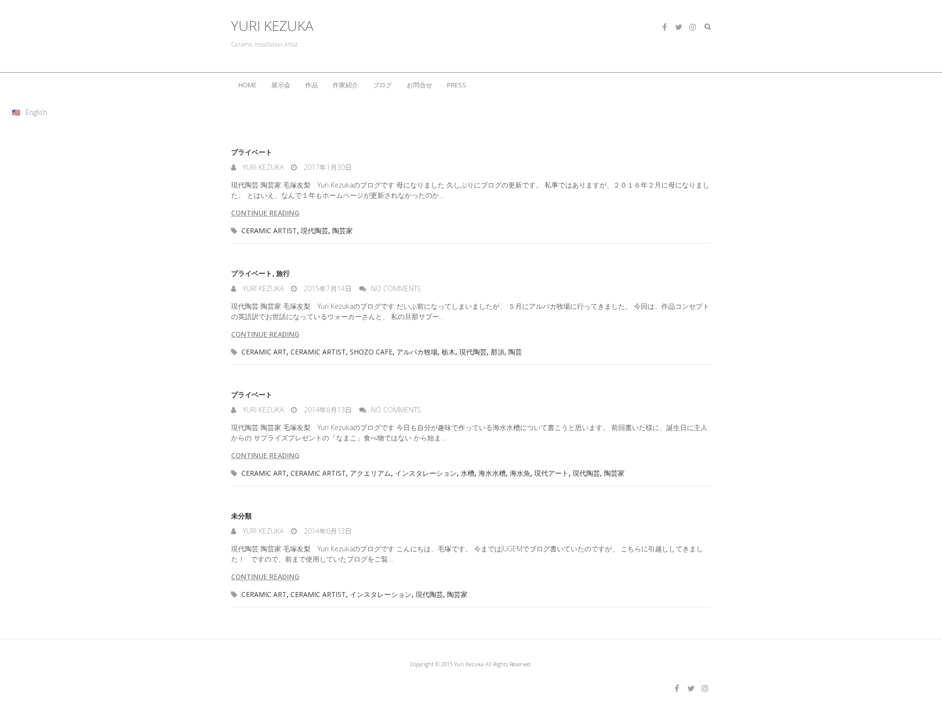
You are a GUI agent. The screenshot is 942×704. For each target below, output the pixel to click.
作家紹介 (345, 85)
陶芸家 (342, 230)
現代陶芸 (314, 230)
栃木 (448, 351)
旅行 (283, 273)
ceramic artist (269, 230)
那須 (497, 351)
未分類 (241, 515)
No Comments (396, 288)
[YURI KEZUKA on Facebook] (664, 27)
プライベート (251, 152)
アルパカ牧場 (417, 351)
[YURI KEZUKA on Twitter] (678, 27)
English (36, 112)
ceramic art (264, 351)
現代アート (551, 473)
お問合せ (419, 85)
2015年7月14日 (327, 288)
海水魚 (520, 473)
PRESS (456, 85)
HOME (247, 85)
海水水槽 (492, 473)
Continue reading (265, 212)
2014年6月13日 (327, 409)
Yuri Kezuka (262, 167)
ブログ (382, 85)
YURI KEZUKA (272, 25)
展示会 (280, 85)
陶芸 (515, 351)
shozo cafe (371, 351)
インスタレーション (426, 473)
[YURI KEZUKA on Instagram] (693, 27)
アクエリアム (370, 473)
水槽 (467, 473)
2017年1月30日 (327, 167)
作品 (311, 85)
